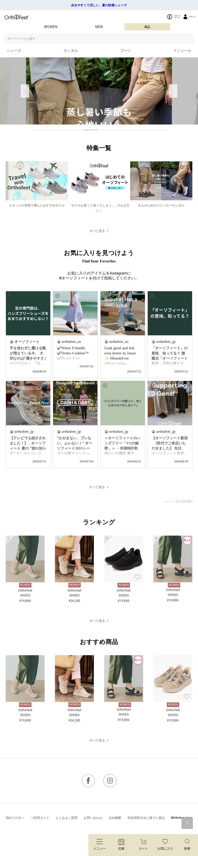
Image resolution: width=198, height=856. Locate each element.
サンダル (70, 50)
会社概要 (115, 818)
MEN (99, 27)
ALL (147, 27)
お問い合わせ (93, 818)
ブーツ (125, 50)
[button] (173, 91)
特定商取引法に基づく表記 (146, 818)
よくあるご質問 (66, 818)
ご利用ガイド (40, 818)
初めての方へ (15, 818)
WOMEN (50, 27)
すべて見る (97, 231)
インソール (182, 50)
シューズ (14, 50)
